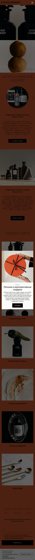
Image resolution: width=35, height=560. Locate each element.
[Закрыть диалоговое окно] (32, 3)
